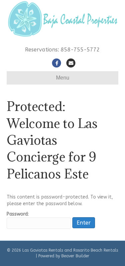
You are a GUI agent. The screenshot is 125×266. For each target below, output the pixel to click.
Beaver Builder (75, 256)
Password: (18, 214)
